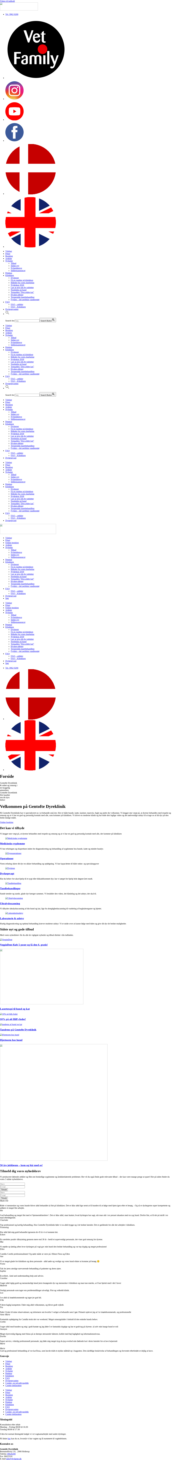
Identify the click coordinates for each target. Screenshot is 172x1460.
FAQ (7, 302)
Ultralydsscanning (10, 903)
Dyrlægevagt (10, 458)
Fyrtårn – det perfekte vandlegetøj (25, 299)
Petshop (8, 273)
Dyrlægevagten (11, 309)
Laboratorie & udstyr (12, 918)
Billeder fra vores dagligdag (22, 283)
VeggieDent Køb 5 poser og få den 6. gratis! (24, 944)
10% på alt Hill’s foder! (13, 1019)
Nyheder (9, 261)
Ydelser (8, 251)
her (9, 1438)
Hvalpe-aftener (17, 295)
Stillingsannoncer (18, 270)
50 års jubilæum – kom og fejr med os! (21, 1165)
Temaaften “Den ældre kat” (22, 292)
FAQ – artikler (17, 304)
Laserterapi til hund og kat (15, 1008)
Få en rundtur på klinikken (22, 280)
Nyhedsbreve (16, 268)
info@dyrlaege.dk (14, 1459)
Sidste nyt (15, 266)
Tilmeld (4, 1190)
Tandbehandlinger (10, 888)
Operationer (6, 858)
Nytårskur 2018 (17, 285)
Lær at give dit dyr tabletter (22, 287)
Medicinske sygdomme (12, 843)
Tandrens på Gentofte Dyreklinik (18, 1029)
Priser (7, 253)
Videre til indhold (7, 1)
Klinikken (9, 275)
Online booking (12, 543)
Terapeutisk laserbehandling (22, 297)
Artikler (8, 258)
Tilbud (13, 263)
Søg (7, 598)
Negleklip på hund (18, 290)
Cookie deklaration (13, 1385)
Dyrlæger (15, 278)
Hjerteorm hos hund (11, 1040)
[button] (7, 314)
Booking (9, 256)
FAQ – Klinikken (18, 307)
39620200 (11, 1454)
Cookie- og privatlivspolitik (17, 1383)
